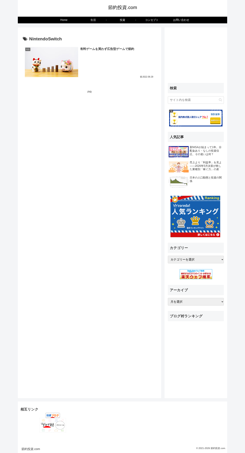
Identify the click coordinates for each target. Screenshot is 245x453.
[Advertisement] (89, 118)
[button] (220, 100)
